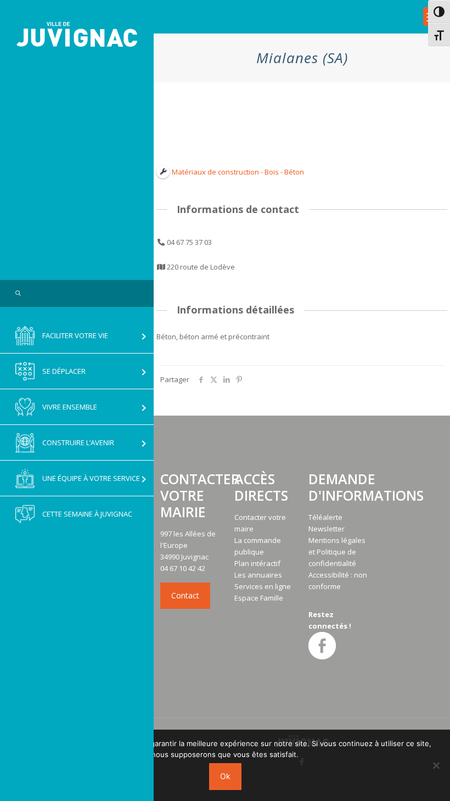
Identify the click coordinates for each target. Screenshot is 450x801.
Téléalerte (325, 517)
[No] (436, 765)
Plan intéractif (257, 563)
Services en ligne (262, 586)
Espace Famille (258, 598)
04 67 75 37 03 (189, 242)
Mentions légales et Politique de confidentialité (336, 551)
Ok (225, 776)
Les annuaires (258, 575)
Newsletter (326, 529)
